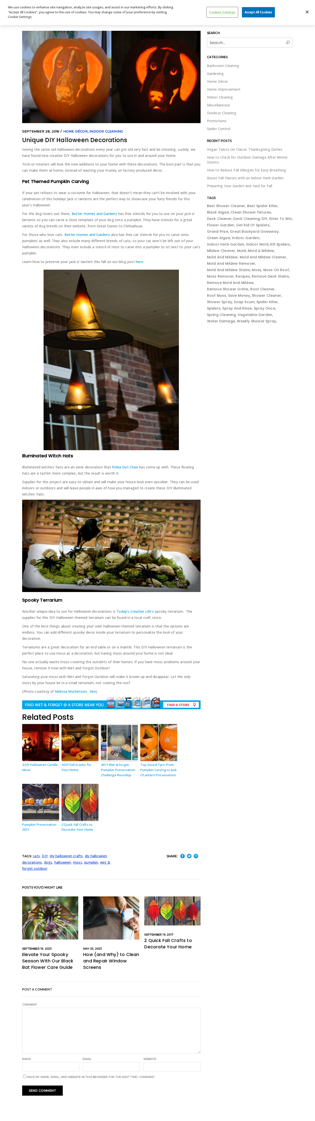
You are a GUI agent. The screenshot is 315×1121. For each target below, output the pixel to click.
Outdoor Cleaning (221, 113)
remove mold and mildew (230, 282)
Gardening (215, 73)
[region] (157, 12)
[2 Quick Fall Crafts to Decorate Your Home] (172, 910)
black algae (218, 212)
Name (26, 1059)
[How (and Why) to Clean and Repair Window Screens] (111, 918)
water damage (221, 321)
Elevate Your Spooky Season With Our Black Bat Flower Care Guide (47, 960)
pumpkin (91, 862)
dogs (48, 862)
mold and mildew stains (228, 269)
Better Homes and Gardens (94, 213)
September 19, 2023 (37, 948)
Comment (29, 1004)
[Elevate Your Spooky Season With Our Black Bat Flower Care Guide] (50, 918)
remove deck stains (270, 276)
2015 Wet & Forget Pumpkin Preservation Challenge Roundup (118, 769)
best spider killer (262, 205)
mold (241, 250)
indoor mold (257, 244)
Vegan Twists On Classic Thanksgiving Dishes (245, 149)
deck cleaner (219, 218)
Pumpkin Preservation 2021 (39, 827)
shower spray (219, 301)
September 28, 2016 (41, 131)
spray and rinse (237, 308)
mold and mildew (222, 257)
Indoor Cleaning (106, 131)
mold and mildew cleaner (263, 257)
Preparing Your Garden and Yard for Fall (239, 185)
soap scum (244, 301)
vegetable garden (255, 314)
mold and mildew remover (231, 263)
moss (77, 862)
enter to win (280, 218)
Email (87, 1059)
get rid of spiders (253, 225)
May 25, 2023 (92, 948)
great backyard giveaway (254, 231)
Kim (93, 691)
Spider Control (219, 128)
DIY (45, 856)
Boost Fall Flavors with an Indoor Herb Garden (245, 178)
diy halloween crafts (66, 856)
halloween (62, 862)
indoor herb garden (225, 244)
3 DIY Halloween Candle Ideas (40, 767)
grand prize (217, 231)
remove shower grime (228, 289)
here (139, 261)
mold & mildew (261, 250)
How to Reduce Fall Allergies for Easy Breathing (246, 170)
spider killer (267, 301)
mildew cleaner (221, 250)
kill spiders (280, 244)
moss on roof (276, 269)
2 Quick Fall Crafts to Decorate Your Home (78, 827)
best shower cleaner (226, 205)
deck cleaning (246, 218)
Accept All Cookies (258, 12)
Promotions (217, 120)
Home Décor (75, 131)
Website (149, 1059)
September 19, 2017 (158, 934)
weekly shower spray (256, 321)
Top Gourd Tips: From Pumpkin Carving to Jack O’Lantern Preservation (158, 769)
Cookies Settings (222, 12)
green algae (218, 237)
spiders (213, 308)
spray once (264, 308)
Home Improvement (223, 89)
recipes (243, 276)
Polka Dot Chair (125, 467)
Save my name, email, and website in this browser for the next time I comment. (91, 1077)
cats (36, 856)
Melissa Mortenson (71, 691)
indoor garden (245, 237)
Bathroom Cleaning (223, 65)
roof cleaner (262, 289)
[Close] (307, 11)
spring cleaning (221, 314)
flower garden (220, 225)
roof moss (216, 295)
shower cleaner (266, 295)
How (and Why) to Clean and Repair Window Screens (111, 960)
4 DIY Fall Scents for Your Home (76, 767)
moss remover (220, 276)
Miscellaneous (218, 105)
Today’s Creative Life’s (135, 611)
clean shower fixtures (251, 212)
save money (239, 295)
